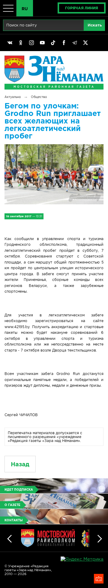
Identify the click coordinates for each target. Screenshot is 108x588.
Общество (39, 97)
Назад (20, 464)
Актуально (12, 97)
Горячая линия (81, 8)
